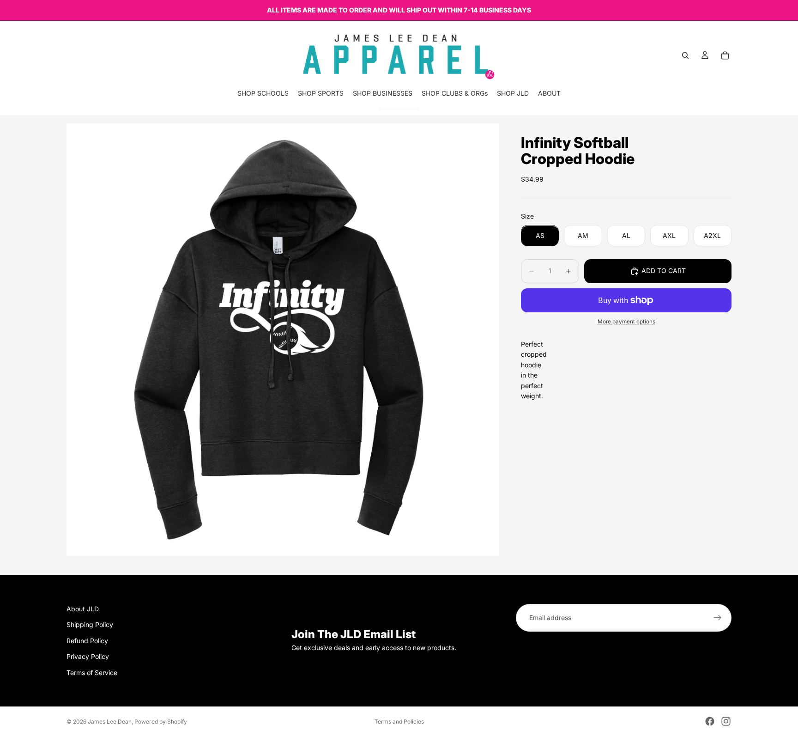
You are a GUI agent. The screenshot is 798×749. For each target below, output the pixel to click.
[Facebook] (709, 721)
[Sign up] (717, 617)
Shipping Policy (89, 625)
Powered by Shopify (160, 721)
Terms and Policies (399, 721)
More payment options (626, 322)
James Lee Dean (110, 721)
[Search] (685, 55)
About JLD (82, 609)
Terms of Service (91, 672)
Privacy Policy (87, 657)
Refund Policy (87, 641)
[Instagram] (726, 721)
